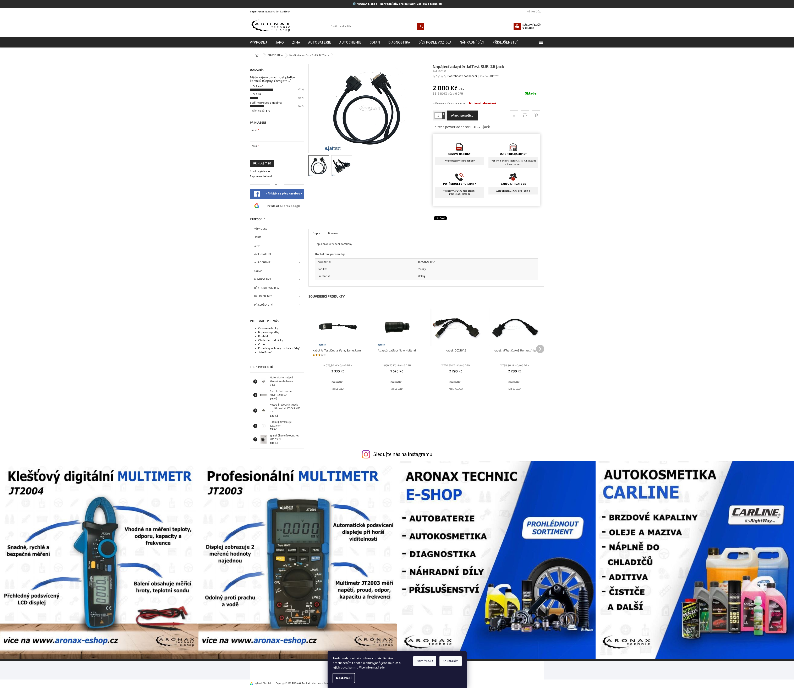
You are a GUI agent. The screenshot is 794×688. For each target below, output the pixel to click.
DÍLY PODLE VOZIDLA (266, 288)
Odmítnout (424, 661)
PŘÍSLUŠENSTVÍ (263, 305)
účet (286, 11)
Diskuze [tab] (333, 233)
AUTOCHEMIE (262, 262)
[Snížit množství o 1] (443, 117)
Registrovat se (258, 11)
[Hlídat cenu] (536, 115)
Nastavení (343, 678)
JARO (257, 237)
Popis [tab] (316, 233)
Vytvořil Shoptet (263, 683)
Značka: (489, 76)
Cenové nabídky (268, 328)
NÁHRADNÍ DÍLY (263, 296)
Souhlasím (451, 661)
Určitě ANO (256, 86)
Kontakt (263, 336)
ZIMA (257, 246)
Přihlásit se (262, 163)
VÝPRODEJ (260, 229)
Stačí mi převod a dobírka (266, 103)
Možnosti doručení (482, 103)
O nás (261, 344)
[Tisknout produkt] (514, 115)
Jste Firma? (265, 352)
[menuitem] (258, 42)
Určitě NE (255, 94)
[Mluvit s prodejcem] (525, 115)
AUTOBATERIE (263, 254)
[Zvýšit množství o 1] (443, 113)
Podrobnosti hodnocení (462, 76)
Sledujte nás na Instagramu (402, 454)
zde (382, 667)
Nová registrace (260, 172)
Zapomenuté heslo (261, 177)
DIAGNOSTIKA (262, 279)
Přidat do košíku (462, 115)
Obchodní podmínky (270, 340)
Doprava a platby (268, 332)
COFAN (258, 271)
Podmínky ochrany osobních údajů (279, 348)
